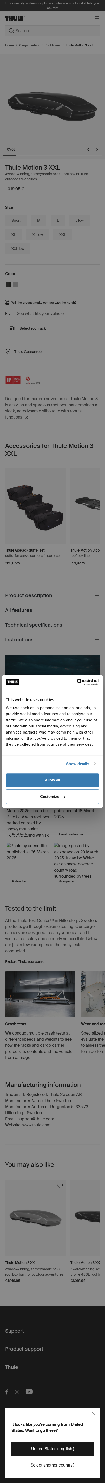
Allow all (52, 780)
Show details (77, 764)
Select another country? (52, 1465)
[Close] (93, 1414)
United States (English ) (52, 1449)
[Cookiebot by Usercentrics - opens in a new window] (77, 682)
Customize (49, 796)
